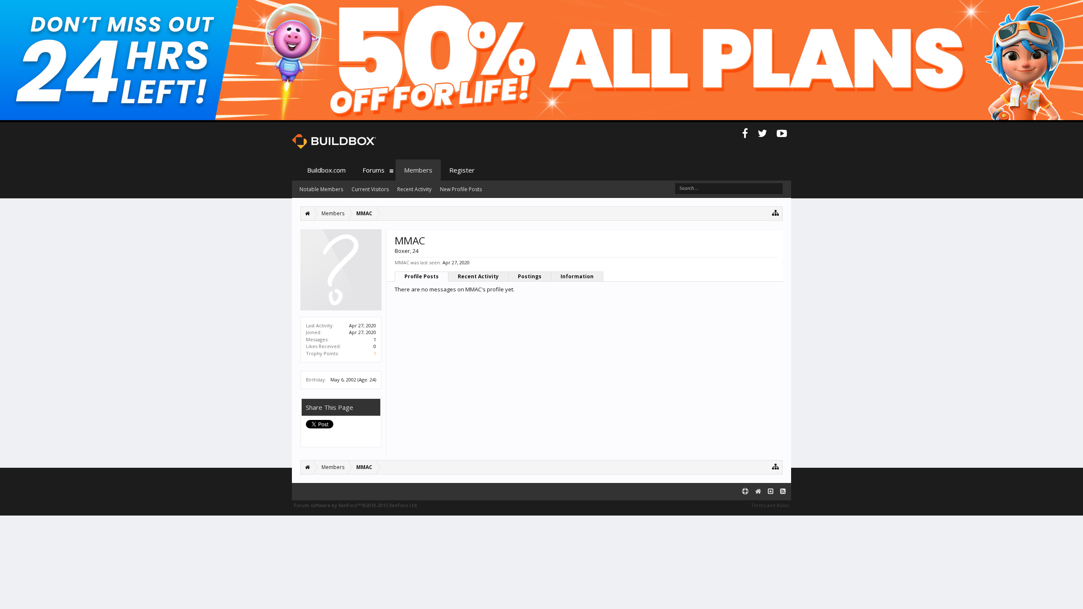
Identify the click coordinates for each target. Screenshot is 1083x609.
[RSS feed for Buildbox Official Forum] (783, 491)
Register (462, 170)
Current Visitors (370, 189)
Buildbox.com (326, 170)
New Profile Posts (461, 189)
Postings (530, 276)
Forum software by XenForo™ (356, 505)
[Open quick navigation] (775, 212)
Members (418, 170)
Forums (374, 170)
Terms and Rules (770, 505)
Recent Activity (478, 276)
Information (577, 276)
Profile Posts (421, 276)
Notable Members (321, 189)
